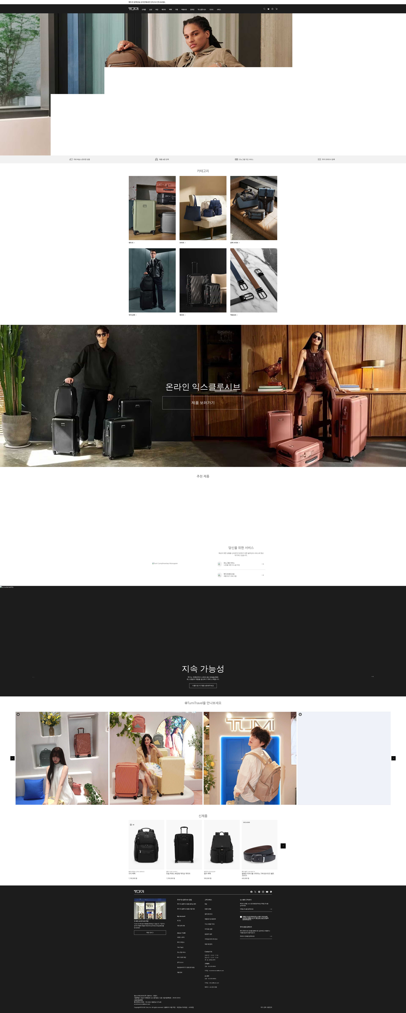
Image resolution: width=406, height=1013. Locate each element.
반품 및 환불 (208, 909)
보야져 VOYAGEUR (209, 871)
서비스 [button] (219, 9)
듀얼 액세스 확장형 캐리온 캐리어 (178, 874)
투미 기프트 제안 (181, 957)
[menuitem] (144, 8)
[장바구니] (276, 9)
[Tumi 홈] (133, 9)
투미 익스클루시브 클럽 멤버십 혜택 (186, 904)
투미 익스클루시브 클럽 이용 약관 (186, 909)
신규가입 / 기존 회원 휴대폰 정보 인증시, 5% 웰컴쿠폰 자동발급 (151, 2)
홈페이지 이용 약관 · (170, 1007)
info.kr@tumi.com (214, 983)
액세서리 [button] (184, 9)
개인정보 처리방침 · (183, 1007)
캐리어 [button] (164, 9)
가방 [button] (176, 9)
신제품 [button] (144, 9)
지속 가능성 (180, 947)
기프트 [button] (211, 9)
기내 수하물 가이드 (210, 924)
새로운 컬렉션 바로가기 (87, 98)
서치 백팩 (132, 874)
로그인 (179, 920)
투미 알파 (132, 315)
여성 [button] (156, 9)
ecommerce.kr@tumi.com (216, 970)
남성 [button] (150, 9)
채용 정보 (179, 972)
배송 (206, 904)
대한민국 (269, 1007)
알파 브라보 (234, 243)
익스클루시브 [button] (202, 9)
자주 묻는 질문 (208, 929)
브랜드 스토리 (180, 937)
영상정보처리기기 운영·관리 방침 (185, 967)
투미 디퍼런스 (180, 942)
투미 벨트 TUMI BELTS (248, 871)
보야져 (182, 243)
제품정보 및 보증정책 (210, 919)
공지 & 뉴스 (180, 962)
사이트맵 (191, 1007)
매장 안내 (149, 932)
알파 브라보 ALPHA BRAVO (136, 871)
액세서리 (233, 315)
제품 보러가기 (203, 403)
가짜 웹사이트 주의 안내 (211, 939)
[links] (241, 564)
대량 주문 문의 (208, 944)
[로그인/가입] (272, 9)
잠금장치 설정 (208, 934)
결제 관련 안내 (208, 914)
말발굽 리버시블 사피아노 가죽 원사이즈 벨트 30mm (258, 874)
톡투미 (206, 987)
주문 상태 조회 (181, 925)
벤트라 (131, 243)
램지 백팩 (207, 874)
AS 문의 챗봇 (213, 987)
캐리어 (182, 315)
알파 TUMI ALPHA (171, 871)
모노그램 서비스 (181, 952)
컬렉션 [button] (192, 9)
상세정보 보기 (146, 864)
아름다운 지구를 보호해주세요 (203, 685)
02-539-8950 (212, 978)
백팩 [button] (170, 9)
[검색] (264, 9)
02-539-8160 (212, 966)
